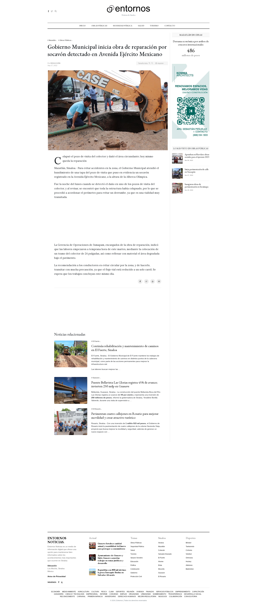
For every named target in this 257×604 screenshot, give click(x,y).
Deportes (120, 592)
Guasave (161, 573)
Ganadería (58, 594)
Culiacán (161, 550)
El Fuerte (161, 558)
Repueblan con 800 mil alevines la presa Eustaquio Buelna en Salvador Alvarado (112, 572)
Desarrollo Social (192, 594)
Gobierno (134, 573)
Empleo (123, 594)
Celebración (135, 569)
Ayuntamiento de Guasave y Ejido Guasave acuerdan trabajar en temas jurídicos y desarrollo (110, 559)
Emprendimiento (182, 592)
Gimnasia (189, 558)
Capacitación (198, 592)
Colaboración (175, 596)
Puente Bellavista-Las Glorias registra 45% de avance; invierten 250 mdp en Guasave (124, 384)
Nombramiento (159, 594)
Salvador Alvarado (165, 554)
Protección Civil (136, 576)
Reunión (130, 592)
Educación (134, 561)
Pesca (104, 592)
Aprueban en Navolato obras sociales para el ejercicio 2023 (197, 155)
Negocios (162, 596)
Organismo (134, 594)
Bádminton (190, 569)
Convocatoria (190, 596)
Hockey (188, 561)
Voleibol (189, 554)
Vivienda (140, 592)
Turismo (154, 25)
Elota (160, 565)
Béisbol (188, 543)
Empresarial (92, 594)
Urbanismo (146, 594)
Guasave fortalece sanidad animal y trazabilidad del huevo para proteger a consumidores (112, 546)
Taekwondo (190, 546)
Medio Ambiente (69, 592)
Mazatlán (161, 546)
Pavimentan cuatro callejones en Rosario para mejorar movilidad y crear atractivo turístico (124, 416)
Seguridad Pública (122, 25)
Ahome (160, 561)
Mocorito (161, 569)
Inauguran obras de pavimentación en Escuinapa (196, 185)
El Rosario (162, 576)
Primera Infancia (95, 596)
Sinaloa (161, 543)
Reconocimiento (67, 596)
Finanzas (150, 592)
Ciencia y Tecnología (74, 594)
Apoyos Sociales (137, 558)
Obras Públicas (99, 25)
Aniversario (110, 596)
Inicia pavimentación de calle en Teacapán (197, 170)
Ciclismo (189, 550)
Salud (141, 25)
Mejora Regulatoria (147, 596)
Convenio (113, 594)
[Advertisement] (107, 221)
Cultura (95, 592)
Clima (111, 592)
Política (133, 565)
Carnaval (81, 596)
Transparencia (175, 594)
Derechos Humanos (127, 596)
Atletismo (189, 565)
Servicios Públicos (164, 592)
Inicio (82, 25)
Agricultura (83, 592)
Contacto (169, 25)
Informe (103, 594)
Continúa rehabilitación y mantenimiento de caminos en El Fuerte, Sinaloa (124, 348)
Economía (55, 592)
